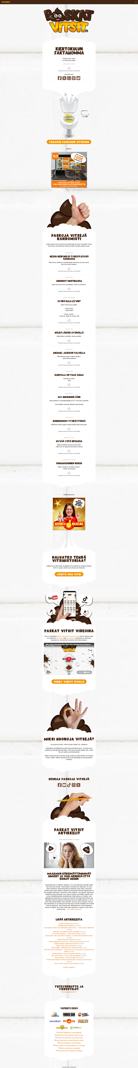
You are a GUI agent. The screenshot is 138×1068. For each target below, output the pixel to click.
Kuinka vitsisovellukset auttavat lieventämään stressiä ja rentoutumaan (69, 959)
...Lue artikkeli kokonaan (73, 909)
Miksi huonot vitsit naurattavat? (66, 945)
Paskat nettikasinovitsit (66, 923)
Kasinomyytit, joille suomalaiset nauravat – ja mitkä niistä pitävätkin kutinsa (69, 935)
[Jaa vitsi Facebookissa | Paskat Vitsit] (60, 79)
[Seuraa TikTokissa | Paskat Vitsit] (69, 786)
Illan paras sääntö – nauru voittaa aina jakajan (66, 955)
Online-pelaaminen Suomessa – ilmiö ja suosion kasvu (66, 941)
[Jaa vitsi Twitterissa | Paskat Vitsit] (64, 79)
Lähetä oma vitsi (69, 574)
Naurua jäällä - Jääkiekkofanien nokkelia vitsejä (66, 947)
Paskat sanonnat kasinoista (66, 939)
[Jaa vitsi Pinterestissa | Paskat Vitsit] (74, 79)
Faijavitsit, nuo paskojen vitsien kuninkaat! (66, 931)
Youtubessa (70, 638)
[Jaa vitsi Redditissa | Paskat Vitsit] (78, 79)
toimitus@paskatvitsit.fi (69, 992)
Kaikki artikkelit (69, 967)
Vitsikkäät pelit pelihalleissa (66, 925)
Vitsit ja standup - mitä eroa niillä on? (66, 957)
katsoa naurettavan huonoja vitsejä (68, 636)
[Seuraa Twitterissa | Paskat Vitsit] (78, 786)
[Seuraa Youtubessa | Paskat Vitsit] (64, 786)
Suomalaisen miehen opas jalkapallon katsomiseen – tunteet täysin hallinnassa (69, 927)
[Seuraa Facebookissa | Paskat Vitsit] (60, 786)
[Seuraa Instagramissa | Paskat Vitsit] (74, 786)
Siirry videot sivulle (69, 681)
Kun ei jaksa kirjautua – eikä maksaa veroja (66, 933)
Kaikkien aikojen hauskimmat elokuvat (66, 943)
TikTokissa (59, 638)
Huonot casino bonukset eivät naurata (66, 963)
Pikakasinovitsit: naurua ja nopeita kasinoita (66, 953)
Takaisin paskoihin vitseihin (69, 142)
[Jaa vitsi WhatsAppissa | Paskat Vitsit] (69, 79)
